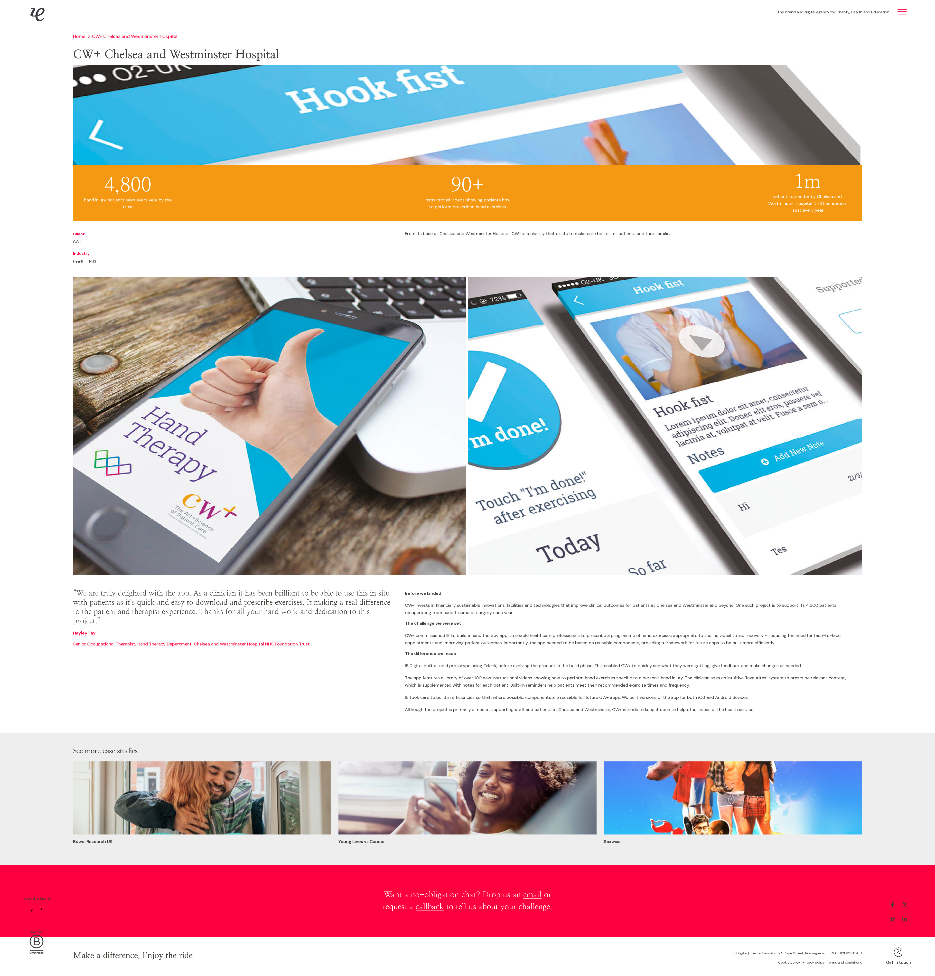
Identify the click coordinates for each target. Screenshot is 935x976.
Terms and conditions (844, 962)
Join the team (36, 898)
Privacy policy (814, 962)
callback (430, 907)
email (532, 895)
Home (79, 36)
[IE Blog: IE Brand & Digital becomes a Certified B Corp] (36, 943)
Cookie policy (789, 962)
